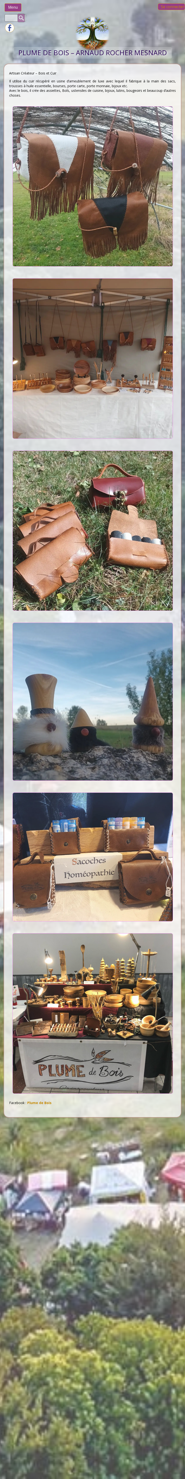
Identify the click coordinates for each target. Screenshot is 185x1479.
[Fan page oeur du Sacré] (9, 31)
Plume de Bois (39, 1102)
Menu (13, 7)
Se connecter (172, 6)
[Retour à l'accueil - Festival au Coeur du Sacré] (92, 49)
